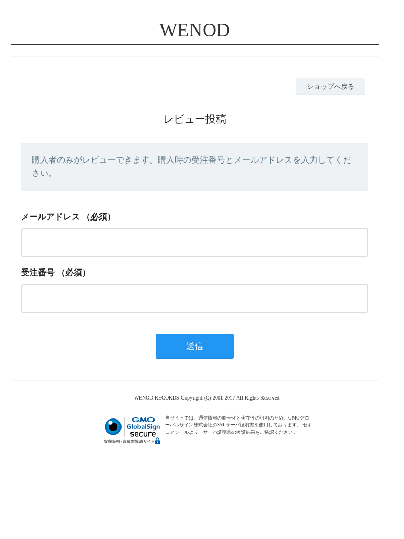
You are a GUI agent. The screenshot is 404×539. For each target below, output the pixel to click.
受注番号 (38, 272)
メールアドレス (50, 216)
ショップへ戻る (331, 87)
